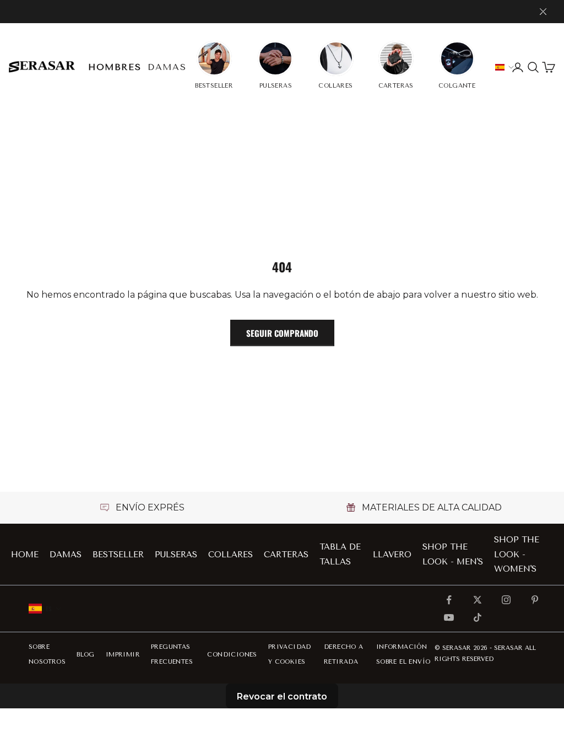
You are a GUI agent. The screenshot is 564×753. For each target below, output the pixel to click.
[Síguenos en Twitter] (477, 599)
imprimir (123, 654)
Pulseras (176, 555)
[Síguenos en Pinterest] (534, 599)
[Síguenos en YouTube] (448, 617)
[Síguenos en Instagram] (506, 599)
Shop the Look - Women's (516, 554)
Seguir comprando (282, 333)
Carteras (286, 555)
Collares (230, 555)
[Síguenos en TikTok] (477, 617)
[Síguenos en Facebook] (448, 599)
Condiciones (232, 654)
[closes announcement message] (543, 11)
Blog (86, 654)
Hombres (114, 67)
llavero (392, 555)
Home (25, 555)
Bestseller (118, 555)
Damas (167, 67)
